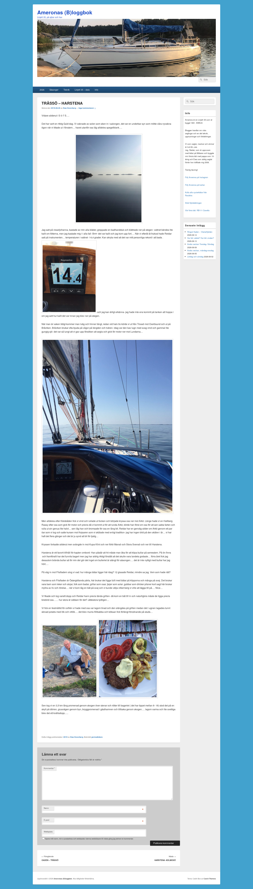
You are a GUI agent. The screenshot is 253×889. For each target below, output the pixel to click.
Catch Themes (210, 878)
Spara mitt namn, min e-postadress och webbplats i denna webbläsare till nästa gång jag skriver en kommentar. (89, 838)
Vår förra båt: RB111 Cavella (197, 210)
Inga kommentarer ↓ (87, 108)
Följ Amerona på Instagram (196, 177)
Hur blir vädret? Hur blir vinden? (200, 238)
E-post (46, 819)
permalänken (97, 737)
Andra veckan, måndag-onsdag (200, 250)
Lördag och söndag (195, 256)
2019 (65, 737)
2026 (42, 89)
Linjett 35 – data (82, 89)
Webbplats (48, 831)
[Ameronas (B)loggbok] (126, 76)
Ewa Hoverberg (69, 108)
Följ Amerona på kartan (195, 184)
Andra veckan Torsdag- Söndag (200, 244)
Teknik (67, 89)
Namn (46, 808)
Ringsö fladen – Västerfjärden (199, 231)
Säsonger (53, 89)
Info (96, 89)
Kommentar (49, 768)
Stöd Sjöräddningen (193, 202)
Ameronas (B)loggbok (64, 12)
